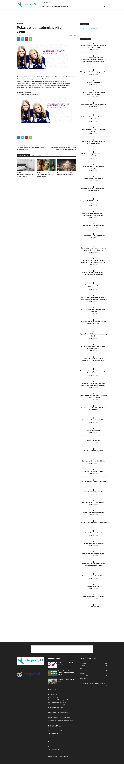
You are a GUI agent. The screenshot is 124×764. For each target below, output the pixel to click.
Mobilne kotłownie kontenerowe (57, 702)
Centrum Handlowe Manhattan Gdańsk (93, 481)
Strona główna (20, 21)
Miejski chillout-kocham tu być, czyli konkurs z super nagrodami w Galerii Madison (63, 148)
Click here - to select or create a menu (55, 6)
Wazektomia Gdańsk (54, 715)
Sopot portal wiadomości (55, 747)
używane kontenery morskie (56, 736)
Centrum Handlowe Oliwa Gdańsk (93, 512)
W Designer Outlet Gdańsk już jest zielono (93, 72)
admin (90, 49)
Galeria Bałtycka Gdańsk (93, 586)
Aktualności (28, 21)
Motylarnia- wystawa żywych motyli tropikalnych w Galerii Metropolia (30, 148)
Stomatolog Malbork (54, 749)
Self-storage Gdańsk (54, 733)
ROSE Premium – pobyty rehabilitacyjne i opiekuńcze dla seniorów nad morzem (25, 174)
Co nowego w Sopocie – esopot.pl (89, 28)
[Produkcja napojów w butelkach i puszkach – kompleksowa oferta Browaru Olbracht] (46, 165)
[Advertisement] (62, 15)
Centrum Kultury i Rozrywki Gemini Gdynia (93, 522)
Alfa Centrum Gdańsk (93, 607)
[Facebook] (18, 39)
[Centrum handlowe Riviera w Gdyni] (52, 681)
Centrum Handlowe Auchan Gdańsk (93, 461)
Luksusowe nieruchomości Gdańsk (58, 756)
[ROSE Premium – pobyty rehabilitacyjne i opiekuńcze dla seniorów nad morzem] (26, 165)
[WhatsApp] (30, 39)
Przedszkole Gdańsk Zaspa (55, 707)
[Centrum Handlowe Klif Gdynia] (52, 665)
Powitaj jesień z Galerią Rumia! (93, 178)
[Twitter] (22, 39)
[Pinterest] (26, 39)
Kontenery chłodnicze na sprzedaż (58, 700)
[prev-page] (18, 180)
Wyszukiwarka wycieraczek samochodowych (60, 720)
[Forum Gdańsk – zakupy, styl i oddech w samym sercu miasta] (66, 165)
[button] (105, 7)
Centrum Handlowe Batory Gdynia (93, 492)
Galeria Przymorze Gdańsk (93, 533)
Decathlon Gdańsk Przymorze (93, 451)
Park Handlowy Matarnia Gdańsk (93, 543)
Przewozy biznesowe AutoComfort (57, 710)
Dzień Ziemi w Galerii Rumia (93, 82)
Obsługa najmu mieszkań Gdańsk (89, 32)
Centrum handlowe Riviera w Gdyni (93, 420)
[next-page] (21, 180)
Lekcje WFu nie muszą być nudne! (93, 225)
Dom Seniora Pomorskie (55, 695)
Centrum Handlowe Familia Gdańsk (93, 576)
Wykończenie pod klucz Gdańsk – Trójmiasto (60, 717)
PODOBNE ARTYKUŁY (23, 155)
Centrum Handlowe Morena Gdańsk (93, 502)
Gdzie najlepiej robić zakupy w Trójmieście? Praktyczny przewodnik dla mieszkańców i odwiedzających (93, 59)
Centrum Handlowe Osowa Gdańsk (93, 596)
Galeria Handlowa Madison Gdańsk (93, 553)
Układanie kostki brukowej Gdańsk (58, 712)
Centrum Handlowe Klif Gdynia (93, 471)
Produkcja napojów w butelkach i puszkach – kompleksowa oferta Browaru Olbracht (45, 174)
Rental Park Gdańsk (93, 440)
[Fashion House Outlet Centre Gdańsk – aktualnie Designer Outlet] (52, 673)
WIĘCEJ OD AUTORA (36, 155)
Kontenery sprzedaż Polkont (56, 731)
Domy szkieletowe (53, 697)
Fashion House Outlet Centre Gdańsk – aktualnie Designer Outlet (66, 672)
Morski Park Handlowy (93, 430)
